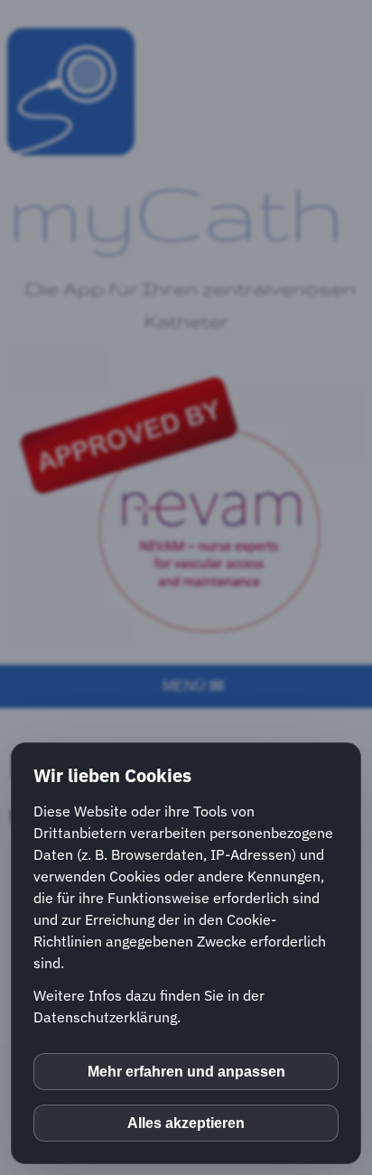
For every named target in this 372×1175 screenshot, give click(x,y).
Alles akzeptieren (186, 1123)
